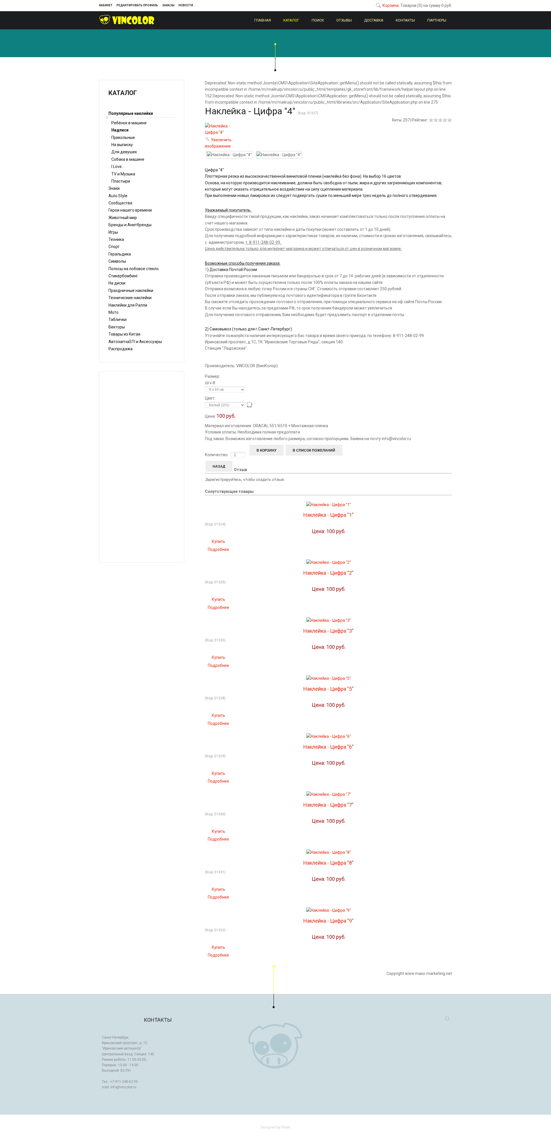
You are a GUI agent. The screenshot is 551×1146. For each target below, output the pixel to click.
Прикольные (123, 137)
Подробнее (218, 549)
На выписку (122, 144)
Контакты (405, 20)
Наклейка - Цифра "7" (328, 805)
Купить (218, 541)
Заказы (168, 5)
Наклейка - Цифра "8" (328, 863)
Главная (262, 20)
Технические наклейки (130, 297)
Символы (117, 261)
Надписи (120, 130)
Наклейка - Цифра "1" (328, 515)
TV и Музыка (123, 174)
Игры (113, 232)
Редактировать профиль (137, 5)
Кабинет (105, 5)
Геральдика (119, 254)
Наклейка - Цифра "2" (328, 573)
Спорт (114, 246)
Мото (113, 312)
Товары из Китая (124, 334)
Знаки (114, 188)
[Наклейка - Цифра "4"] (229, 154)
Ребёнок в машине (129, 123)
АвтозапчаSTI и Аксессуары (135, 341)
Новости (186, 5)
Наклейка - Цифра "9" (328, 921)
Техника (116, 239)
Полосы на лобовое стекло (133, 268)
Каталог (291, 20)
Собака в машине (127, 159)
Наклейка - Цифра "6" (328, 747)
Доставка (373, 20)
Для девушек (124, 152)
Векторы (116, 327)
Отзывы (344, 20)
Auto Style (117, 195)
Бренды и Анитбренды (130, 224)
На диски (116, 283)
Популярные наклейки (130, 113)
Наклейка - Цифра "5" (328, 689)
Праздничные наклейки (130, 290)
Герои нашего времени (130, 210)
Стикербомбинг (123, 276)
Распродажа (120, 348)
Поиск (318, 20)
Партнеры (436, 20)
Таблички (117, 319)
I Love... (117, 166)
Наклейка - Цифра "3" (328, 631)
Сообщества (120, 203)
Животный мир (122, 217)
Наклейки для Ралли (127, 305)
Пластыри (120, 181)
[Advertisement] (141, 467)
